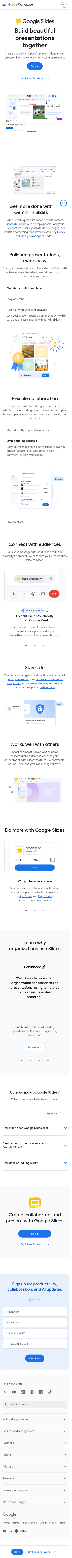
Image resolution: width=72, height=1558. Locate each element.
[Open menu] (4, 5)
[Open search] (64, 5)
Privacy (6, 1526)
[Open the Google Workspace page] (20, 5)
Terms (16, 1526)
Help (62, 1526)
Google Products (49, 1526)
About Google (29, 1526)
